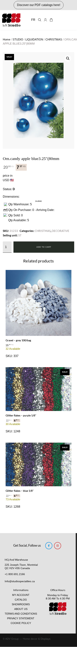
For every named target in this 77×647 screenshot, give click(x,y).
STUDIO (18, 39)
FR (33, 19)
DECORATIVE (60, 230)
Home (6, 39)
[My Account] (45, 19)
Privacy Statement (20, 618)
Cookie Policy (21, 623)
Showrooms (21, 604)
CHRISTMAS (53, 39)
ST (19, 235)
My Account (21, 595)
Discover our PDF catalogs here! (38, 5)
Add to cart (43, 247)
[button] (67, 58)
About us (20, 609)
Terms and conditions (21, 613)
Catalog (21, 599)
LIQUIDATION (34, 39)
